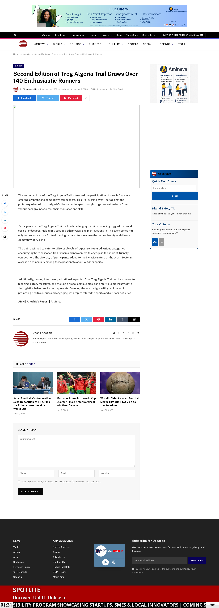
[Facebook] (5, 203)
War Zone (46, 35)
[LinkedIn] (5, 220)
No (161, 242)
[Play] (105, 562)
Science (165, 44)
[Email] (5, 236)
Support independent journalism (183, 35)
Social (147, 44)
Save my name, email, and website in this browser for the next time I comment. (61, 481)
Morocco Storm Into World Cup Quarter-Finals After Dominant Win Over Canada (76, 402)
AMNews (40, 44)
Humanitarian (78, 35)
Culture (114, 44)
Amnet (106, 35)
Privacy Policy (189, 569)
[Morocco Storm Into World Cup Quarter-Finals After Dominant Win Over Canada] (76, 383)
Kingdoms (60, 35)
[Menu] (15, 44)
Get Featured (148, 35)
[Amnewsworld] (23, 44)
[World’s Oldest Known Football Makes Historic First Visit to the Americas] (120, 383)
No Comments (100, 89)
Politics (75, 44)
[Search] (14, 35)
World (57, 44)
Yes (155, 242)
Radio (119, 35)
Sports (133, 44)
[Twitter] (5, 212)
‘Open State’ (132, 35)
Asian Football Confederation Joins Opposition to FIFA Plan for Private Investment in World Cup (32, 403)
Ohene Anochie (30, 89)
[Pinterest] (5, 228)
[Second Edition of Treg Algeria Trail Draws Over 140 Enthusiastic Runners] (76, 146)
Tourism (92, 35)
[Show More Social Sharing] (86, 98)
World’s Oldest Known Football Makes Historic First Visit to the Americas (119, 402)
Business (95, 44)
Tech (181, 44)
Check (175, 196)
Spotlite (26, 589)
